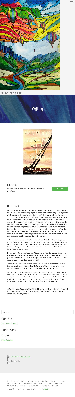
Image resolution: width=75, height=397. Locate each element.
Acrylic (45, 381)
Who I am (58, 383)
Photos (54, 381)
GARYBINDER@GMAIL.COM (20, 357)
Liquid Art (17, 383)
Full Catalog (34, 386)
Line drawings (30, 383)
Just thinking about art (9, 323)
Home (9, 381)
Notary (55, 386)
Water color (33, 381)
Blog (49, 383)
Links (23, 386)
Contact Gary (12, 386)
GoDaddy (46, 389)
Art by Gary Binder (11, 93)
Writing (45, 386)
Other (41, 383)
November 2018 (7, 340)
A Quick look (19, 381)
